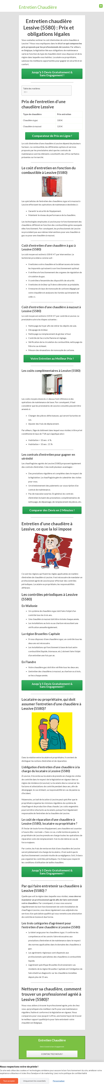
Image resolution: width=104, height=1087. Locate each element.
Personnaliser (59, 1081)
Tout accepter (9, 1081)
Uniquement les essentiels (34, 1081)
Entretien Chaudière (38, 7)
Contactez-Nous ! (52, 1054)
